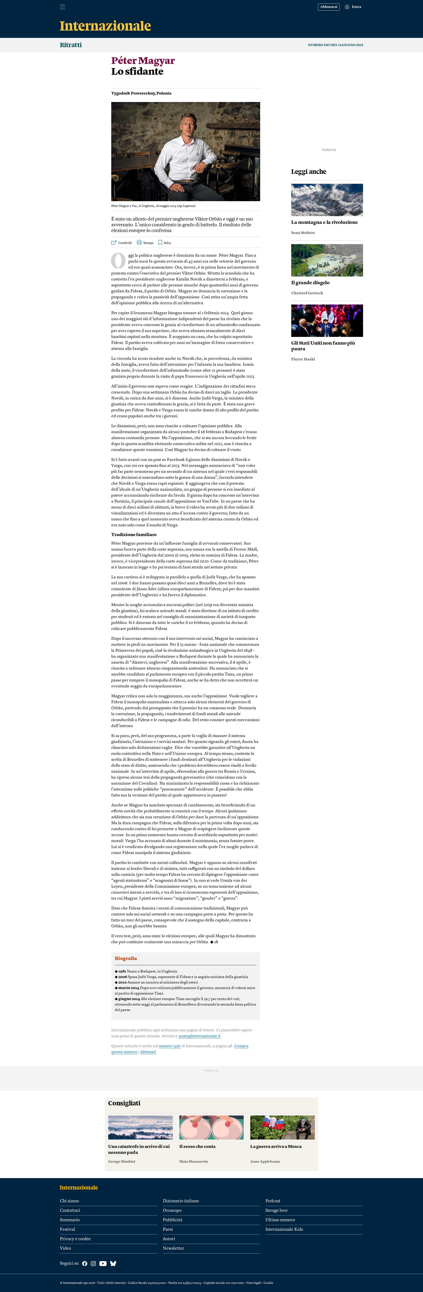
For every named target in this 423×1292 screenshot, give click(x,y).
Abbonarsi (328, 7)
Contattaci (70, 1210)
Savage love (276, 1210)
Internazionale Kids (284, 1229)
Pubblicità (172, 1220)
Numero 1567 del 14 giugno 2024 (335, 45)
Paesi (168, 1229)
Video (65, 1248)
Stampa (148, 243)
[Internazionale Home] (80, 1187)
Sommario (70, 1220)
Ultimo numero (280, 1220)
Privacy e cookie (75, 1239)
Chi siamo (69, 1201)
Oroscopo (172, 1210)
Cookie (268, 1283)
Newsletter (173, 1248)
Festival (67, 1229)
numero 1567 (170, 1046)
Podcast (272, 1201)
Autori (169, 1239)
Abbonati (148, 1052)
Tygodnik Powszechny (133, 93)
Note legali (253, 1283)
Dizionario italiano (181, 1201)
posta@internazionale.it (200, 1036)
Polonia (163, 93)
